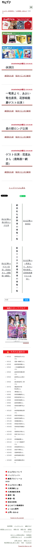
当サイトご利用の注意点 (17, 535)
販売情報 (9, 526)
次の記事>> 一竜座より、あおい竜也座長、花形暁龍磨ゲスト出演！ (27, 269)
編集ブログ (28, 526)
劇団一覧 (11, 495)
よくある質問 (13, 509)
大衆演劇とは (13, 488)
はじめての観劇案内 (16, 505)
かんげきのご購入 (15, 485)
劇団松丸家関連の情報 (17, 219)
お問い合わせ (13, 512)
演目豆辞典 (12, 502)
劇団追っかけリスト (6, 529)
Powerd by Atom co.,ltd (24, 546)
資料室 (29, 529)
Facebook (28, 542)
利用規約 (28, 535)
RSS (22, 542)
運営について (27, 540)
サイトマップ (27, 531)
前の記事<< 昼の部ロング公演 (6, 222)
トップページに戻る (17, 188)
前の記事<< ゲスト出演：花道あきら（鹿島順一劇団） (6, 270)
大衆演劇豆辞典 (14, 492)
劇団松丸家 (9, 76)
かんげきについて (15, 472)
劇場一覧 (11, 499)
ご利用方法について (16, 537)
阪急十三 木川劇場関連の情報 (17, 266)
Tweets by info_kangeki (17, 518)
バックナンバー (14, 475)
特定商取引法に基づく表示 (11, 542)
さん (20, 361)
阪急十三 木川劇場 (23, 76)
